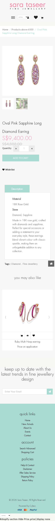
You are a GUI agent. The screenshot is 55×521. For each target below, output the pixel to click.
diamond (16, 263)
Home (5, 29)
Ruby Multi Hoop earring (27, 341)
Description (17, 189)
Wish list (10, 169)
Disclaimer (27, 469)
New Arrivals (27, 424)
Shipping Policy (27, 477)
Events (27, 432)
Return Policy (27, 480)
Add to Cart (27, 158)
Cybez (33, 506)
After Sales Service (27, 473)
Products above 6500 (22, 29)
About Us (27, 428)
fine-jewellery (30, 263)
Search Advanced (27, 448)
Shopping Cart (27, 452)
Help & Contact (27, 465)
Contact (27, 435)
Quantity (6, 148)
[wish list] (34, 335)
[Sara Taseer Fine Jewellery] (27, 6)
